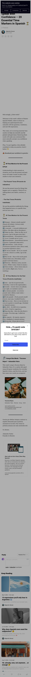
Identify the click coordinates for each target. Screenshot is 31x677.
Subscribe (15, 344)
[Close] (27, 325)
